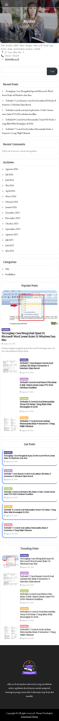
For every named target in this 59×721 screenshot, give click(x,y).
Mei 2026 (9, 185)
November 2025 (12, 218)
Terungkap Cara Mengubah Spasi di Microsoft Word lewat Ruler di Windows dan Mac (28, 337)
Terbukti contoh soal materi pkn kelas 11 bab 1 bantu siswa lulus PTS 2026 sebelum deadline (38, 385)
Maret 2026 (10, 196)
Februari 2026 (11, 201)
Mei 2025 (9, 250)
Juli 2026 (9, 174)
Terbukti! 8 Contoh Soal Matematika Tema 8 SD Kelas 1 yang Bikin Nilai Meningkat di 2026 (37, 404)
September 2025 (12, 229)
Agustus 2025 (11, 234)
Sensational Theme (29, 716)
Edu (7, 268)
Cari (52, 71)
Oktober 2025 (11, 223)
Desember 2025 (12, 212)
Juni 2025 (9, 245)
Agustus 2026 (11, 169)
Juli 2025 (9, 239)
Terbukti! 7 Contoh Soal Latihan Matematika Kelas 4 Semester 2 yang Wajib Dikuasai (37, 423)
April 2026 (10, 190)
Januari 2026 (11, 207)
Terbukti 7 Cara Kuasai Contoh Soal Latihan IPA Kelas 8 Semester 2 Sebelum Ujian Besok (36, 366)
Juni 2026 (9, 179)
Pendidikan (10, 274)
